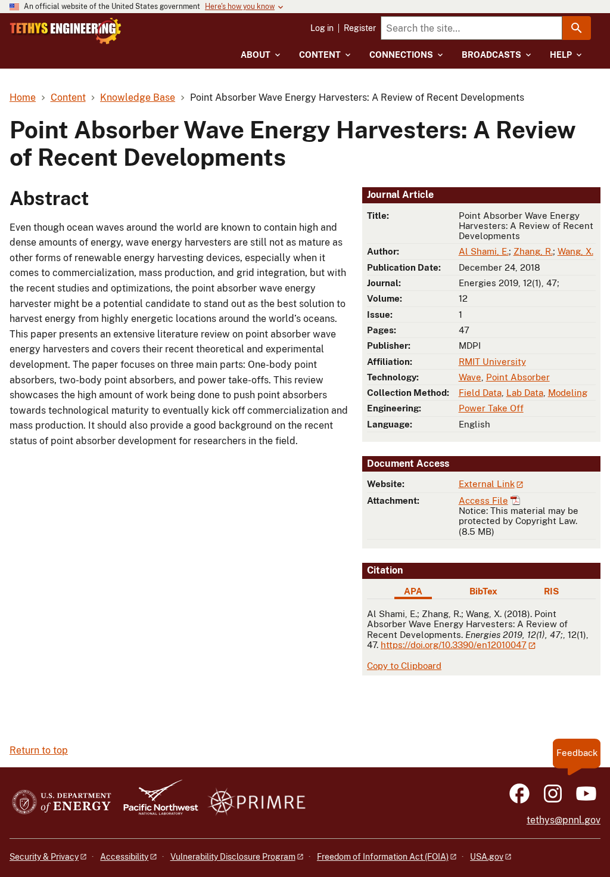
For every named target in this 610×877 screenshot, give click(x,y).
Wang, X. (575, 251)
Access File (483, 500)
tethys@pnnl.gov (563, 820)
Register (360, 28)
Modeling (567, 393)
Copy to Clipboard (404, 666)
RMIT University (492, 362)
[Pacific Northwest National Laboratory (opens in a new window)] (156, 803)
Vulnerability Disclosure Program (232, 856)
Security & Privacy (44, 856)
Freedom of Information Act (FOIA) (383, 856)
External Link (487, 484)
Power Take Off (491, 408)
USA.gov (486, 856)
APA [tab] (413, 591)
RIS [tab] (551, 591)
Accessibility (124, 856)
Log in (322, 28)
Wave (470, 377)
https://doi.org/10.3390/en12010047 (454, 645)
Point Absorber (518, 377)
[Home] (66, 31)
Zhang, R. (533, 251)
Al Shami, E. (484, 251)
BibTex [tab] (483, 591)
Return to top (39, 750)
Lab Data (524, 393)
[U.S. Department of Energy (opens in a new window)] (62, 803)
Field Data (480, 393)
